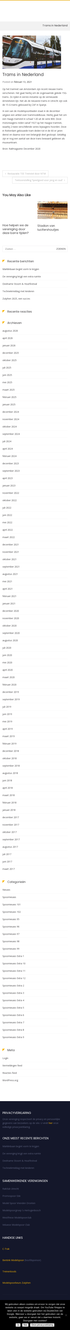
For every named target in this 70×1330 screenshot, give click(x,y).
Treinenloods (9, 1271)
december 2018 (10, 750)
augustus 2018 (10, 773)
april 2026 (7, 338)
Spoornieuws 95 (10, 919)
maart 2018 (8, 795)
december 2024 (10, 411)
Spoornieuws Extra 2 (13, 985)
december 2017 (10, 817)
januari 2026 (8, 345)
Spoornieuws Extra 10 (13, 963)
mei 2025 (7, 382)
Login (5, 1058)
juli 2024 (6, 441)
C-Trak (5, 1248)
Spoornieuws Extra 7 (13, 1022)
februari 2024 (9, 456)
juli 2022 (6, 507)
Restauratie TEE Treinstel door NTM (26, 173)
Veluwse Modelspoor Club (16, 1224)
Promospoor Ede (11, 1195)
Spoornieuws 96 (10, 926)
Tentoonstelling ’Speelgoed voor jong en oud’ (39, 180)
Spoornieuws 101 (11, 904)
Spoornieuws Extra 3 (13, 992)
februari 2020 (9, 684)
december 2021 (10, 544)
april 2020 (7, 669)
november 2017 (10, 824)
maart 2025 (8, 389)
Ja (18, 1325)
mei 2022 (7, 522)
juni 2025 (7, 374)
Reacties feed (9, 1072)
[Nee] (66, 1315)
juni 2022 (7, 515)
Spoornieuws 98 (10, 941)
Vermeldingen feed (12, 1065)
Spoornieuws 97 (10, 933)
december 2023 (10, 463)
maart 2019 (8, 736)
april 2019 (7, 728)
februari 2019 (9, 743)
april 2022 (7, 529)
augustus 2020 (10, 640)
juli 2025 (6, 367)
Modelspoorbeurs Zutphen (16, 1282)
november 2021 (10, 551)
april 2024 (7, 448)
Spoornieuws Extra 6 (13, 1015)
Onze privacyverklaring (42, 1325)
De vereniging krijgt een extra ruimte (21, 276)
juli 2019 (6, 706)
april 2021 (7, 588)
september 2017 (11, 839)
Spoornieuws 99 (10, 948)
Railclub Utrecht (10, 1188)
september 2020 (11, 633)
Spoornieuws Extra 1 (13, 956)
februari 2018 (9, 802)
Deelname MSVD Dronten (49, 227)
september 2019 (11, 699)
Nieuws (6, 889)
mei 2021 (7, 581)
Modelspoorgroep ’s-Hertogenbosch (21, 1210)
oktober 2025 (9, 360)
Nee (25, 1325)
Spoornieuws (9, 897)
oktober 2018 (9, 758)
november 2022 (10, 492)
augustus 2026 (10, 330)
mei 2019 (7, 721)
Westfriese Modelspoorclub (16, 1217)
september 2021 (11, 566)
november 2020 (10, 618)
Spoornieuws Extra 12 (13, 978)
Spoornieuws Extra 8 (13, 1029)
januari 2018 (8, 809)
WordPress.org (10, 1080)
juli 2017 (6, 854)
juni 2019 (7, 714)
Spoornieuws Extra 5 (13, 1007)
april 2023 (7, 478)
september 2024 (11, 433)
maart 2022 (8, 537)
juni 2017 (7, 861)
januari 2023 (8, 485)
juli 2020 (6, 647)
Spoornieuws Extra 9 (13, 1037)
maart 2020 (8, 677)
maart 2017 (8, 868)
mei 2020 (7, 662)
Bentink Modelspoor (13, 1260)
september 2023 (11, 470)
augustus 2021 (10, 574)
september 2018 (11, 765)
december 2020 (10, 610)
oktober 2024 (9, 426)
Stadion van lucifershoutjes (13, 227)
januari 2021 (8, 603)
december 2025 (10, 352)
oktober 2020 (9, 625)
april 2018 (7, 787)
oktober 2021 (9, 559)
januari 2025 (8, 404)
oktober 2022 (9, 500)
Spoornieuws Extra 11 (13, 970)
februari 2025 (9, 397)
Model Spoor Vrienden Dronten (18, 1203)
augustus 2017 (10, 846)
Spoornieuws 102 (11, 911)
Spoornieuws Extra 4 (13, 1000)
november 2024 (10, 419)
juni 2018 (7, 780)
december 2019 (10, 692)
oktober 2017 (9, 832)
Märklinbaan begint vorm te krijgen (20, 269)
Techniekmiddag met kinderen (18, 291)
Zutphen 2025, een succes (16, 298)
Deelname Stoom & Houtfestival (19, 283)
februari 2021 (9, 596)
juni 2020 (7, 655)
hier (51, 1123)
